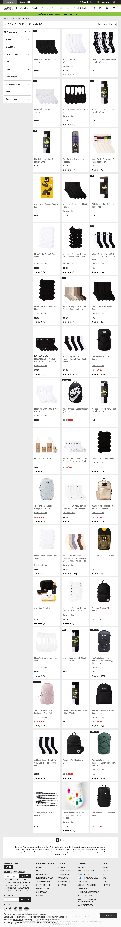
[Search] (94, 8)
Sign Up (8, 867)
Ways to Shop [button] (11, 99)
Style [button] (8, 92)
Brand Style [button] (10, 47)
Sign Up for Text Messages (15, 872)
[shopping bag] (114, 8)
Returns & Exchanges (44, 878)
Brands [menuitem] (35, 8)
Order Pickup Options (44, 885)
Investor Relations (85, 896)
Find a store (9, 896)
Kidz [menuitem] (61, 8)
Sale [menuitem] (68, 8)
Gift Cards (62, 885)
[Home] (8, 8)
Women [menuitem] (45, 8)
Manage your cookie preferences (16, 917)
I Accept (108, 915)
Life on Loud (62, 867)
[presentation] (22, 8)
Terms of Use (83, 881)
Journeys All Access (66, 871)
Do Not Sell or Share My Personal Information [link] (87, 900)
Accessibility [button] (105, 2)
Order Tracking (87, 2)
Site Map (39, 896)
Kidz (104, 878)
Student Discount (64, 881)
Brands (105, 867)
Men (104, 874)
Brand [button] (8, 39)
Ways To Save (63, 878)
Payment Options (42, 889)
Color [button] (8, 62)
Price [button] (8, 69)
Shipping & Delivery (43, 881)
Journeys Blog (63, 874)
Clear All (28, 32)
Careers (81, 867)
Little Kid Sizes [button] (12, 54)
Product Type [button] (11, 77)
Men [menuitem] (53, 8)
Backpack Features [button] (13, 84)
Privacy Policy (83, 874)
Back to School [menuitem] (80, 8)
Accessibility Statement (87, 885)
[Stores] (100, 8)
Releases (106, 885)
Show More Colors (69, 66)
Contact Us (40, 867)
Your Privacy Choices (90, 878)
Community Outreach (86, 871)
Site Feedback (41, 892)
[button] (115, 2)
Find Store (25, 899)
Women (105, 871)
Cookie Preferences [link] (85, 905)
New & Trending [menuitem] (21, 8)
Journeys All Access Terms (88, 892)
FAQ (37, 871)
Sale (104, 881)
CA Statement (83, 889)
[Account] (107, 8)
